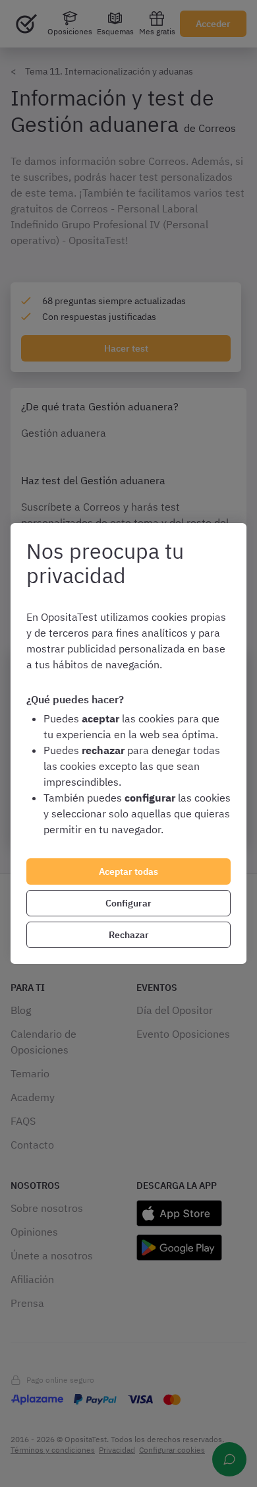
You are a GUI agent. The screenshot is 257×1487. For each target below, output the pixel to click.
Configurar (128, 903)
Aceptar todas (128, 871)
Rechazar (129, 935)
